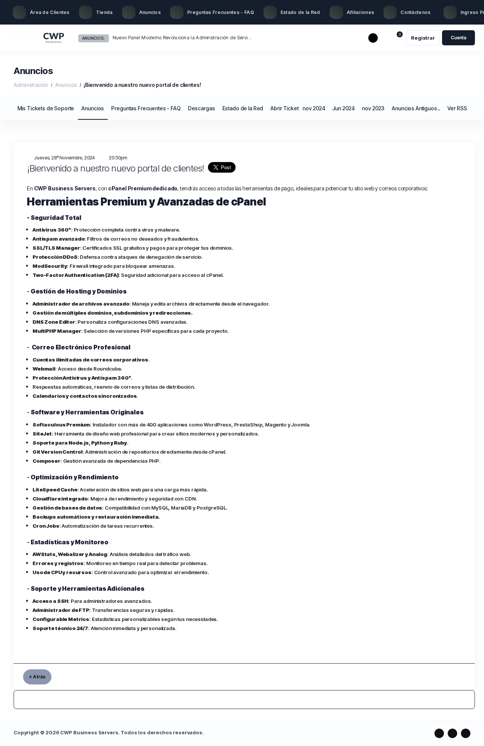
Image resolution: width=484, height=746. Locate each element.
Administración (31, 85)
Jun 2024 (343, 108)
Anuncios (66, 85)
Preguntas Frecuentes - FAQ (145, 108)
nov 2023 (373, 108)
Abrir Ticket (284, 108)
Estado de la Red (243, 108)
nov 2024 (313, 108)
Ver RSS (457, 108)
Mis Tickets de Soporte (45, 108)
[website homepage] (37, 38)
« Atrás (37, 677)
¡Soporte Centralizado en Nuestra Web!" (156, 37)
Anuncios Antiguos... (416, 108)
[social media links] (439, 733)
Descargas (201, 108)
